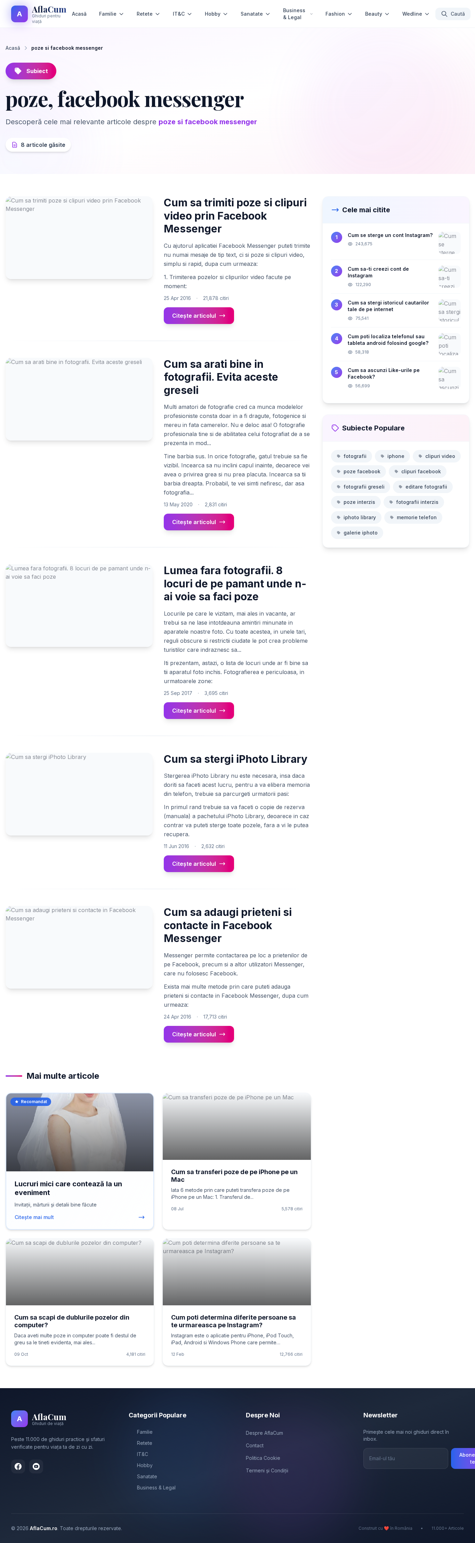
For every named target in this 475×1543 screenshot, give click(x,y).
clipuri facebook (421, 471)
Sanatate (252, 14)
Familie (107, 14)
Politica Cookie (263, 1458)
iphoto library (360, 517)
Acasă (79, 14)
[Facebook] (18, 1466)
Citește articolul (194, 315)
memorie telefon (417, 517)
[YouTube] (36, 1466)
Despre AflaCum (264, 1433)
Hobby (212, 14)
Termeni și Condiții (267, 1470)
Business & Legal (294, 13)
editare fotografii (426, 487)
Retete (145, 14)
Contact (255, 1445)
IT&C (179, 14)
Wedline (412, 14)
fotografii (355, 456)
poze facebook (362, 471)
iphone (395, 456)
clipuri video (440, 456)
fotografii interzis (417, 502)
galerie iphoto (361, 533)
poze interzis (359, 502)
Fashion (335, 14)
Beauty (373, 14)
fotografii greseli (364, 487)
